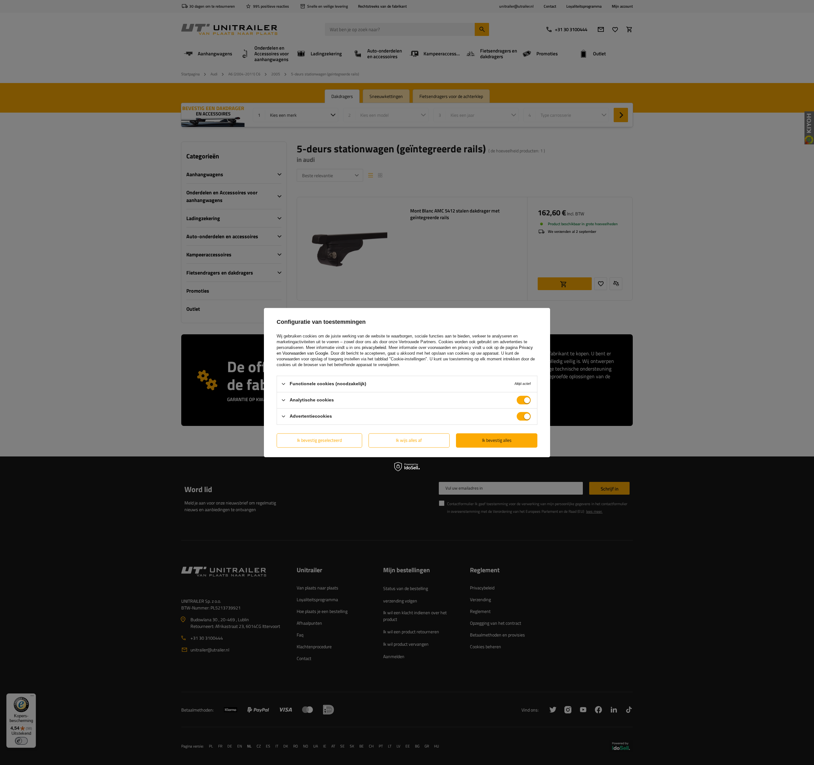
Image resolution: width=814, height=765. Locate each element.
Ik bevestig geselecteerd (319, 440)
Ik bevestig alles (497, 440)
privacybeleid (374, 347)
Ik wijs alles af (409, 440)
